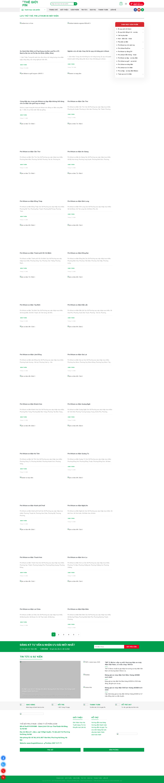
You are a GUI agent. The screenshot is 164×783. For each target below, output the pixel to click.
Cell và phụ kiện (123, 35)
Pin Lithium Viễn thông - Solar (127, 55)
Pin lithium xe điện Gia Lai (77, 354)
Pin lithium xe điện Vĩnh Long (78, 201)
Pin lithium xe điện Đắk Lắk (78, 305)
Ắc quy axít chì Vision (124, 29)
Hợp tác (82, 722)
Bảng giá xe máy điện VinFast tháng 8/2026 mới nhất (123, 689)
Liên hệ (113, 10)
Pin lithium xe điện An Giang (78, 151)
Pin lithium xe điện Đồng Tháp (31, 201)
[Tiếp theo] (79, 634)
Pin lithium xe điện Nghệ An (78, 505)
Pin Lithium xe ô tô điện (125, 67)
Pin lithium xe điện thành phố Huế (32, 505)
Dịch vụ (93, 10)
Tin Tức (84, 10)
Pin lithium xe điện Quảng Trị (78, 453)
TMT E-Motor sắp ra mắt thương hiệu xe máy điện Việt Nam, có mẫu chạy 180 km (123, 663)
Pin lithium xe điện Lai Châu (30, 609)
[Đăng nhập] (142, 9)
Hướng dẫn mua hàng (98, 722)
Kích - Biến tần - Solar (125, 38)
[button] (121, 3)
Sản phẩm (75, 10)
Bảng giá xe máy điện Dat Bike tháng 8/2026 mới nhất (122, 676)
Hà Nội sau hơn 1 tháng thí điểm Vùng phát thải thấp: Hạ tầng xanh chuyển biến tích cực (48, 690)
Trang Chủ (53, 10)
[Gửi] (75, 3)
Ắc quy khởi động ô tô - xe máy (128, 32)
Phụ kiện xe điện (123, 42)
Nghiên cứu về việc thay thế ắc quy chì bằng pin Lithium (88, 51)
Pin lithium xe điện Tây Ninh (30, 305)
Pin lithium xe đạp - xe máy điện (128, 58)
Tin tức (83, 725)
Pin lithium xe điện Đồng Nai (78, 253)
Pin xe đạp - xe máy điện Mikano (128, 71)
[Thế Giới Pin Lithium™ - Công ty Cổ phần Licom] (33, 4)
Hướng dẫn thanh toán (99, 725)
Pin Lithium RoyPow (124, 48)
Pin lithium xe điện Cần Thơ (78, 101)
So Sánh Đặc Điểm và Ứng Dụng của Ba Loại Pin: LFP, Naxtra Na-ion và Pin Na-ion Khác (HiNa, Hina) (39, 52)
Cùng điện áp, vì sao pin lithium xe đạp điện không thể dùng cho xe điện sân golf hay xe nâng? (42, 102)
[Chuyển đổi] (143, 29)
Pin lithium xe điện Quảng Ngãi (79, 404)
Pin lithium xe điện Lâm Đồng (31, 354)
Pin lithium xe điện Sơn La (77, 557)
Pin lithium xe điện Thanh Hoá (31, 557)
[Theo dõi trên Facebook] (135, 9)
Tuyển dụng (76, 725)
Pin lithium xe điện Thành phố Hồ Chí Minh (35, 253)
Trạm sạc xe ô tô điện (125, 74)
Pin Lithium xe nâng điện (125, 64)
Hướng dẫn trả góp (97, 727)
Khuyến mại (76, 727)
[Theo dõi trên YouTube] (139, 9)
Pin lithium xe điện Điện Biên (78, 609)
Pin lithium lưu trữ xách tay (126, 45)
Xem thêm (23, 64)
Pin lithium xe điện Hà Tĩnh (30, 453)
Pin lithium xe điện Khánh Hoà (31, 404)
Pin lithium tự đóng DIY (125, 51)
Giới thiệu (64, 10)
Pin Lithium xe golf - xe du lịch (127, 61)
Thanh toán (103, 10)
